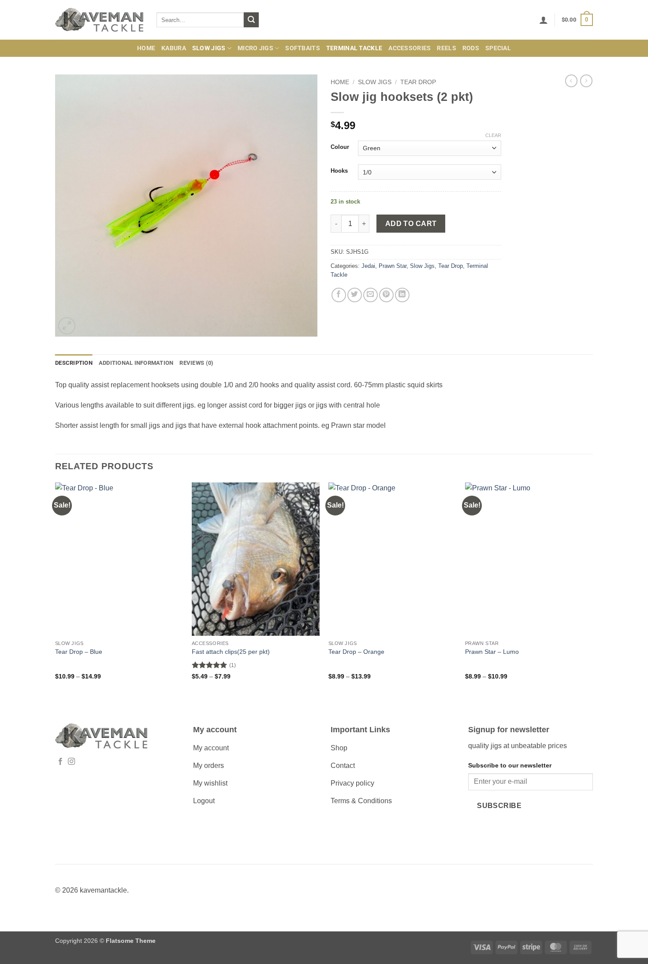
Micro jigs (255, 48)
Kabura (173, 48)
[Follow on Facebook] (60, 762)
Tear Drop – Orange (356, 651)
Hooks (339, 171)
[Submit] (251, 19)
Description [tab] (74, 363)
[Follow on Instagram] (71, 762)
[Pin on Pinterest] (386, 295)
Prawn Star (392, 266)
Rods (470, 48)
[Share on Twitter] (354, 295)
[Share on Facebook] (338, 295)
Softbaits (302, 48)
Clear (493, 135)
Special (498, 48)
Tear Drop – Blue (78, 651)
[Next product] (571, 80)
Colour (340, 147)
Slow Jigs (209, 48)
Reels (446, 48)
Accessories (409, 48)
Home (146, 48)
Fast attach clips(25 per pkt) (231, 651)
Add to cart (411, 223)
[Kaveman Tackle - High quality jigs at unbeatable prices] (99, 20)
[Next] (592, 589)
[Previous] (55, 589)
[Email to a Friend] (370, 295)
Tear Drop (418, 82)
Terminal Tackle (354, 48)
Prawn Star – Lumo (492, 651)
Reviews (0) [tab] (196, 363)
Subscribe (499, 805)
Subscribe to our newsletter (509, 765)
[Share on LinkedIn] (402, 295)
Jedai (368, 266)
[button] (543, 20)
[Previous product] (586, 80)
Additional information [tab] (136, 363)
